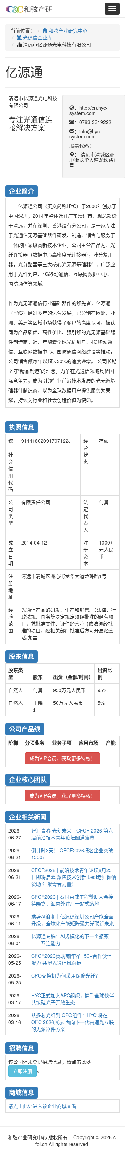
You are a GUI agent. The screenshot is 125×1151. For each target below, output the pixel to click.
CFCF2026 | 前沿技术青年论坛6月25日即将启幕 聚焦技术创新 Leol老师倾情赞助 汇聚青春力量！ (73, 876)
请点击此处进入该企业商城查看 (42, 1106)
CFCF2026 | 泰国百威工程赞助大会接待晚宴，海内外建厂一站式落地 (72, 900)
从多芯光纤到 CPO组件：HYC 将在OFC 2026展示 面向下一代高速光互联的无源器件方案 (72, 1021)
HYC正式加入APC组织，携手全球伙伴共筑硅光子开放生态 (72, 999)
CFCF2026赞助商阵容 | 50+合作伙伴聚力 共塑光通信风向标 (71, 959)
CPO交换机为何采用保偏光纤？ (65, 975)
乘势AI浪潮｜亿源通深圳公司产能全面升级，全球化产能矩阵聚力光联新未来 (72, 920)
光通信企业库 (37, 37)
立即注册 (22, 1071)
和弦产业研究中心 (67, 30)
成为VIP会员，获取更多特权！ (62, 758)
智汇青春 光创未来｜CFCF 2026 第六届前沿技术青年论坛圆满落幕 (72, 834)
